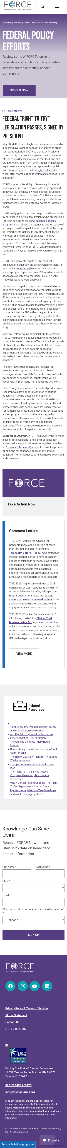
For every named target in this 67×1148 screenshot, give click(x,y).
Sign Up (33, 935)
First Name (9, 867)
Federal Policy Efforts (34, 22)
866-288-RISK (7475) (18, 1085)
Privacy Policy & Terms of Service (26, 1008)
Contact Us (12, 1022)
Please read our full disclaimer (30, 1114)
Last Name (43, 867)
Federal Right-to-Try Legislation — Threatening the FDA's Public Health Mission (30, 742)
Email (7, 895)
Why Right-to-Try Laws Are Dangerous (31, 734)
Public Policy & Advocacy (13, 22)
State (7, 881)
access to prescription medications (31, 599)
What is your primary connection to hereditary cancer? (33, 911)
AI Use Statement (16, 1015)
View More (24, 653)
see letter (23, 268)
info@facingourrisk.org (20, 1092)
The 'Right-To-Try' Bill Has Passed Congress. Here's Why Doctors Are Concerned (29, 775)
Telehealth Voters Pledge (25, 553)
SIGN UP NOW (19, 90)
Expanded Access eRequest (23, 447)
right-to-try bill (46, 170)
